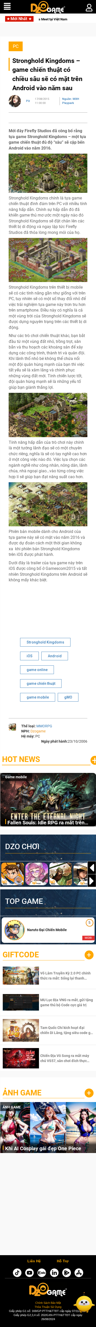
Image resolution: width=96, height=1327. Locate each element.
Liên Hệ (34, 1261)
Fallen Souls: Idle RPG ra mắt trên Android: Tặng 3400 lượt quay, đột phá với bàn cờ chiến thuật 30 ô (50, 823)
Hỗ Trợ (63, 1261)
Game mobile (16, 777)
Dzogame (38, 731)
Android (55, 656)
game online (37, 670)
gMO (68, 697)
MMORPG (44, 726)
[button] (91, 881)
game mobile (38, 697)
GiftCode (21, 954)
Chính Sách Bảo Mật (48, 1302)
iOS (30, 656)
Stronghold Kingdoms (45, 642)
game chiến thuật (41, 683)
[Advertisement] (48, 1205)
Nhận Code (59, 975)
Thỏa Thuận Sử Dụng (48, 1306)
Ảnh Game (22, 1092)
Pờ (28, 101)
